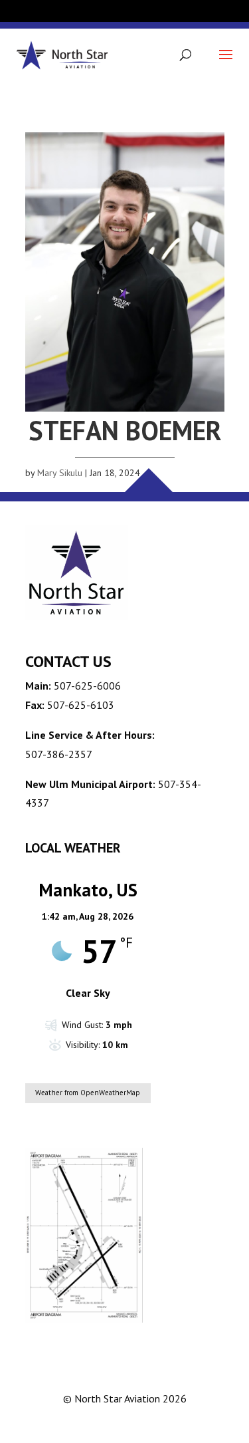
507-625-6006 (87, 685)
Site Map (200, 1423)
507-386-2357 (58, 754)
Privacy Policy (141, 1423)
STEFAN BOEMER (125, 430)
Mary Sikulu (59, 473)
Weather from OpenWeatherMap (87, 1092)
